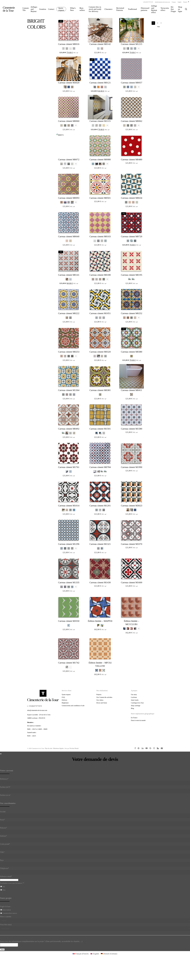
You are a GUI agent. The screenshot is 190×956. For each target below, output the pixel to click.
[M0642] (70, 240)
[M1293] (61, 548)
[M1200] (103, 509)
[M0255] (131, 317)
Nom (2, 820)
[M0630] (126, 202)
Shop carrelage (135, 705)
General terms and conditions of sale (73, 705)
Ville (2, 852)
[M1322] (101, 548)
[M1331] (65, 586)
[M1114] (103, 125)
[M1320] (98, 548)
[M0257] (65, 356)
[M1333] (72, 586)
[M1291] (72, 548)
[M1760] (66, 471)
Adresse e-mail (6, 876)
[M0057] (131, 68)
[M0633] (136, 202)
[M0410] (131, 394)
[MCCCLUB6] (135, 628)
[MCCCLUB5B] (127, 628)
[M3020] (68, 68)
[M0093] (68, 184)
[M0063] (72, 125)
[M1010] (63, 509)
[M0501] (100, 184)
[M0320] (100, 338)
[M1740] (70, 667)
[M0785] (105, 471)
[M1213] (135, 48)
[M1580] (131, 415)
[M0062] (68, 125)
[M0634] (131, 184)
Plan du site (48, 748)
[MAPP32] (101, 625)
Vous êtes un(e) (6, 924)
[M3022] (68, 86)
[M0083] (100, 163)
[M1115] (100, 107)
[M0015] (70, 48)
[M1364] (68, 376)
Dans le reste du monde (138, 720)
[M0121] (100, 68)
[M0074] (68, 163)
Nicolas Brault (73, 748)
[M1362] (70, 394)
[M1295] (65, 548)
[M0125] (94, 86)
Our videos (99, 700)
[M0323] (101, 356)
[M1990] (131, 453)
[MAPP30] (100, 607)
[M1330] (61, 586)
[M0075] (72, 163)
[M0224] (70, 317)
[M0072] (68, 145)
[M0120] (98, 86)
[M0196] (133, 279)
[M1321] (100, 530)
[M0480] (131, 145)
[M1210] (124, 48)
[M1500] (103, 433)
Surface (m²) (5, 787)
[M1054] (103, 317)
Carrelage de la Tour (137, 703)
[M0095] (68, 202)
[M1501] (100, 415)
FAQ (63, 697)
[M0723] (131, 240)
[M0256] (135, 317)
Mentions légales (58, 748)
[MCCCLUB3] (124, 628)
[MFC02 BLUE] (96, 670)
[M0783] (101, 471)
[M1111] (96, 125)
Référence (4, 779)
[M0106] (94, 240)
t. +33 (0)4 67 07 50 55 (34, 706)
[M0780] (94, 471)
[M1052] (96, 317)
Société (2, 812)
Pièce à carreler (5, 916)
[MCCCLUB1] (131, 607)
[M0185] (96, 279)
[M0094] (65, 202)
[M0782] (98, 471)
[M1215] (131, 30)
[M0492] (68, 415)
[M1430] (100, 568)
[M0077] (65, 163)
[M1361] (66, 394)
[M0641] (66, 240)
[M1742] (68, 648)
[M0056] (131, 86)
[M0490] (63, 433)
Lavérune (134, 697)
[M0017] (74, 48)
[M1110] (93, 125)
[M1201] (100, 491)
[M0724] (135, 240)
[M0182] (103, 279)
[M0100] (98, 240)
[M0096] (72, 202)
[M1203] (100, 509)
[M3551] (68, 625)
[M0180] (100, 261)
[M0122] (101, 86)
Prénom (3, 828)
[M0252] (131, 299)
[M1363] (74, 394)
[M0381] (131, 356)
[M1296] (68, 530)
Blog (132, 708)
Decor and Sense (101, 703)
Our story (134, 694)
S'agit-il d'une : (5, 906)
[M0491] (66, 433)
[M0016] (68, 30)
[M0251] (124, 317)
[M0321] (94, 356)
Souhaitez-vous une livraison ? (12, 883)
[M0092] (61, 202)
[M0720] (131, 222)
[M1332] (68, 586)
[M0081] (93, 163)
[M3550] (68, 607)
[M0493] (70, 433)
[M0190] (129, 279)
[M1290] (68, 548)
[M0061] (65, 125)
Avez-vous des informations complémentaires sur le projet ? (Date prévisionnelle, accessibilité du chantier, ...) (41, 941)
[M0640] (68, 222)
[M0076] (61, 163)
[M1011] (66, 509)
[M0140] (98, 48)
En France (134, 717)
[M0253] (127, 317)
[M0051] (127, 86)
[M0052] (135, 86)
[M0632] (133, 202)
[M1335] (68, 568)
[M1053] (100, 317)
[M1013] (74, 509)
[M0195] (131, 261)
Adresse (3, 836)
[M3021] (65, 86)
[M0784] (100, 453)
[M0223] (66, 317)
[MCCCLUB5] (131, 628)
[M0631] (129, 202)
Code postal (5, 844)
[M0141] (101, 48)
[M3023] (72, 86)
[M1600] (131, 568)
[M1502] (100, 433)
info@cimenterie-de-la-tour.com (37, 710)
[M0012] (66, 48)
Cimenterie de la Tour (9, 9)
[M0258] (68, 356)
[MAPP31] (98, 625)
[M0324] (105, 356)
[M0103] (100, 222)
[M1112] (100, 125)
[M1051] (100, 299)
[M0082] (96, 163)
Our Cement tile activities (104, 697)
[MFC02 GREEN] (103, 670)
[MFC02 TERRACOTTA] (100, 670)
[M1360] (63, 394)
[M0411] (131, 376)
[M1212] (131, 48)
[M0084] (103, 163)
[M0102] (105, 240)
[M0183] (100, 279)
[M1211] (127, 48)
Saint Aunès (134, 700)
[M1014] (68, 491)
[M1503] (96, 433)
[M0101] (101, 240)
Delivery (64, 700)
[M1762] (70, 471)
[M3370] (131, 530)
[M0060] (68, 107)
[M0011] (63, 48)
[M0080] (100, 145)
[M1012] (70, 509)
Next (158, 26)
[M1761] (68, 453)
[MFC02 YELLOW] (100, 648)
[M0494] (74, 433)
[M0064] (61, 125)
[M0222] (68, 299)
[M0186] (93, 279)
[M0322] (98, 356)
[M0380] (131, 338)
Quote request (66, 694)
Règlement (65, 703)
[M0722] (127, 240)
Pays (2, 860)
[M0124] (105, 86)
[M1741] (66, 667)
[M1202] (96, 509)
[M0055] (124, 86)
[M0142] (100, 30)
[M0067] (135, 125)
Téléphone (4, 868)
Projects (98, 694)
